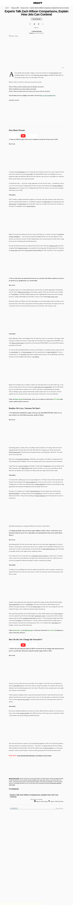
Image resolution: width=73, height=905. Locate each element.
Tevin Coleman (58, 613)
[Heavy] (37, 3)
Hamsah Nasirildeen (14, 493)
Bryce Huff (30, 174)
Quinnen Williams (57, 185)
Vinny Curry (52, 544)
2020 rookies (47, 201)
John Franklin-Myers (14, 604)
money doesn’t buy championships (43, 387)
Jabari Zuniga (12, 204)
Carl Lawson (12, 188)
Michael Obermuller (37, 31)
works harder (14, 352)
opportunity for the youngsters (40, 556)
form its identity (49, 748)
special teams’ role (15, 250)
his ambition (36, 356)
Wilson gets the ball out (24, 292)
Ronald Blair (30, 604)
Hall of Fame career (53, 296)
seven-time (24, 354)
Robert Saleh (36, 606)
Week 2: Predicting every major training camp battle (22, 89)
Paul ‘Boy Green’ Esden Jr (41, 75)
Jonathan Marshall (39, 484)
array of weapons (23, 466)
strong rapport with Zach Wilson (33, 250)
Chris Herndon (21, 172)
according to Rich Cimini (29, 618)
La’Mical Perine (22, 204)
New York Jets (54, 73)
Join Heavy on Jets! (14, 100)
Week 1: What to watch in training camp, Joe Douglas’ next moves (26, 86)
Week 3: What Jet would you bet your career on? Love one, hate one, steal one (29, 91)
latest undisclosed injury (49, 549)
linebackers (38, 493)
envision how (47, 466)
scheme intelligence (40, 495)
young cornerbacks (30, 482)
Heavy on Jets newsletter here (47, 95)
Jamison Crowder (22, 248)
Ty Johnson (18, 620)
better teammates (27, 352)
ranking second (53, 245)
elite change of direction (22, 459)
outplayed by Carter (40, 616)
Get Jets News (36, 19)
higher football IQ (52, 352)
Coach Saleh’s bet (17, 685)
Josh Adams (55, 623)
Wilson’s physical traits (18, 343)
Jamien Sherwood (35, 491)
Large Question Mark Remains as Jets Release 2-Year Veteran (34, 755)
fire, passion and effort (23, 713)
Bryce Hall (26, 699)
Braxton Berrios (31, 206)
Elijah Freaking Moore (15, 452)
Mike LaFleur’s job (27, 468)
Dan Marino (15, 294)
